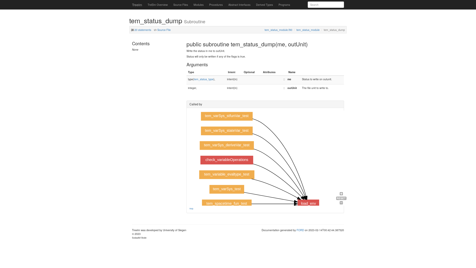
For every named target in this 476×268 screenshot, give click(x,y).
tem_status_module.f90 (278, 30)
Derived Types (264, 5)
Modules (199, 5)
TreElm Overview (158, 5)
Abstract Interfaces (239, 5)
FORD (300, 230)
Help (191, 208)
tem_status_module (308, 30)
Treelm (137, 4)
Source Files (180, 5)
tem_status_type (203, 79)
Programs (284, 5)
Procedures (216, 5)
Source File (164, 30)
